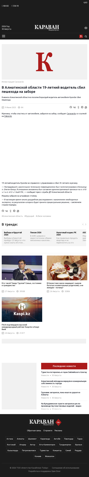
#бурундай (29, 216)
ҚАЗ (85, 2)
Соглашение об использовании (65, 468)
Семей (68, 450)
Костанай (11, 445)
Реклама (58, 430)
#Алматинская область (12, 216)
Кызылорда (13, 450)
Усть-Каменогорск (47, 445)
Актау (32, 445)
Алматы (20, 439)
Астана (10, 439)
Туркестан (44, 450)
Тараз (79, 439)
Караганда (45, 439)
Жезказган (49, 456)
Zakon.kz (8, 116)
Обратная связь (34, 430)
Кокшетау (57, 450)
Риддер (78, 450)
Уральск (78, 445)
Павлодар (68, 439)
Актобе (57, 439)
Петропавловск (29, 450)
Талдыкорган (65, 445)
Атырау (22, 445)
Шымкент (32, 439)
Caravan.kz (71, 114)
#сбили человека (43, 216)
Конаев (38, 456)
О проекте (47, 430)
